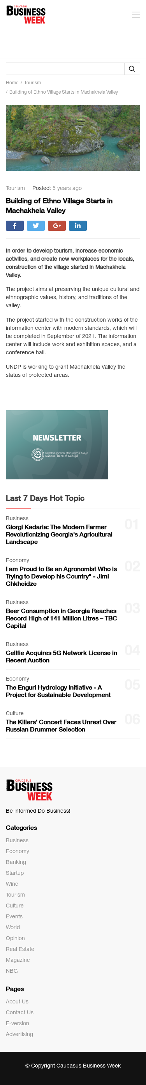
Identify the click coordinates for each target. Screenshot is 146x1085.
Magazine (18, 960)
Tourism (15, 895)
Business (17, 840)
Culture (15, 905)
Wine (12, 884)
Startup (15, 873)
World (13, 927)
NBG (12, 971)
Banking (16, 862)
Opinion (15, 938)
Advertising (19, 1034)
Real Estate (20, 949)
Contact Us (19, 1012)
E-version (17, 1023)
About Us (17, 1001)
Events (14, 916)
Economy (17, 851)
